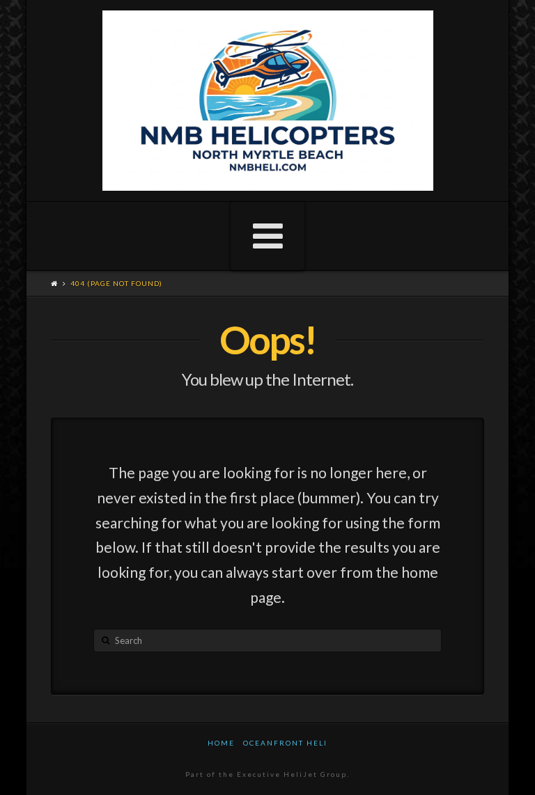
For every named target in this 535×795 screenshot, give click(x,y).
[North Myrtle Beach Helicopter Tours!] (267, 100)
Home (221, 743)
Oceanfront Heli (285, 743)
